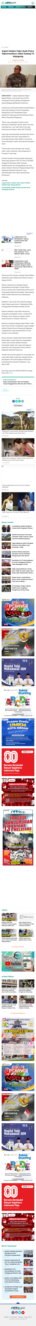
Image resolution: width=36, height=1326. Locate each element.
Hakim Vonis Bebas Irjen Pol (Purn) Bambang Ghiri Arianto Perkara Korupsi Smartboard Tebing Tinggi (13, 1280)
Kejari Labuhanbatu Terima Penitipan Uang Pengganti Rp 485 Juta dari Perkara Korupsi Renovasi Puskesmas (17, 383)
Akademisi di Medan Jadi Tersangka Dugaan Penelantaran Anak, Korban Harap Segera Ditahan (13, 1289)
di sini (11, 373)
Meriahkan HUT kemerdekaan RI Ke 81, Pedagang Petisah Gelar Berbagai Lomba (13, 1271)
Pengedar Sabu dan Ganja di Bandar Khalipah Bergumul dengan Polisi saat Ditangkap (9, 1006)
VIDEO (4, 910)
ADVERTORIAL (21, 7)
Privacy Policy (28, 1317)
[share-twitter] (16, 401)
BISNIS (30, 7)
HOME (4, 7)
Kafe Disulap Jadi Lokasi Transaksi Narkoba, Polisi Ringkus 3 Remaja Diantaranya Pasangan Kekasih (26, 1006)
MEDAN (5, 390)
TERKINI (10, 7)
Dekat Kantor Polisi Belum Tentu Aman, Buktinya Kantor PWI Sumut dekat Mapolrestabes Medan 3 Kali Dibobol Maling (9, 990)
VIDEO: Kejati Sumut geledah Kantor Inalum (25, 939)
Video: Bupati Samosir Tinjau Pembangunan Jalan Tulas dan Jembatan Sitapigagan (26, 924)
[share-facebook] (13, 401)
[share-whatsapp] (19, 401)
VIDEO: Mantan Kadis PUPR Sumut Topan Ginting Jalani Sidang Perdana (9, 940)
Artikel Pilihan (8, 977)
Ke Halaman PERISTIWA (18, 1013)
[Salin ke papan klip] (22, 401)
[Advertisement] (18, 28)
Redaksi (6, 1317)
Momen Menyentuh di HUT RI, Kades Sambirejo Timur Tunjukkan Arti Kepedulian (13, 1262)
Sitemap (20, 1317)
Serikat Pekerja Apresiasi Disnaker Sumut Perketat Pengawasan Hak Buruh (13, 1253)
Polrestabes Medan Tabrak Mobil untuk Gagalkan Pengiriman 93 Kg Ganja (26, 990)
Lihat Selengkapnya (17, 1296)
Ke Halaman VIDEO (17, 946)
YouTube (24, 1315)
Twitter (20, 1315)
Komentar (19, 405)
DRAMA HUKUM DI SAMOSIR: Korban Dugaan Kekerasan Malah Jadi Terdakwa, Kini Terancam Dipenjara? (9, 924)
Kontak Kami (13, 1317)
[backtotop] (18, 1304)
